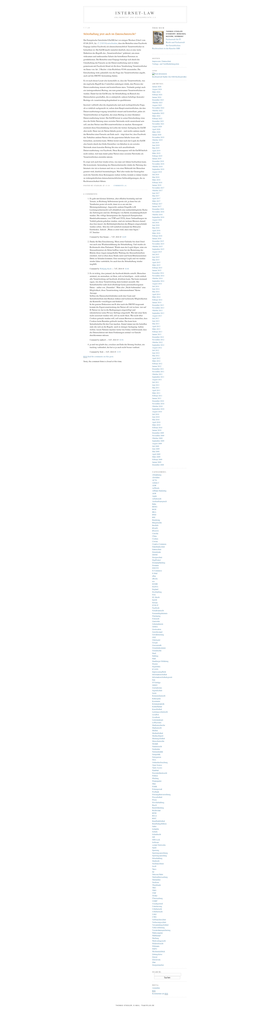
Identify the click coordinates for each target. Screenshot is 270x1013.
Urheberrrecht (157, 911)
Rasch (154, 805)
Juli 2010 (155, 414)
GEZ (154, 637)
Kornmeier (156, 701)
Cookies (155, 538)
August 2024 (157, 89)
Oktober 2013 (157, 310)
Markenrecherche (158, 725)
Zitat (153, 962)
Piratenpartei (156, 781)
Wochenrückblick (158, 951)
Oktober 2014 (157, 278)
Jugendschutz (157, 690)
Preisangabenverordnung (161, 794)
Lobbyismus (156, 722)
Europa (155, 602)
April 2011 (156, 390)
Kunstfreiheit (157, 709)
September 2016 (158, 217)
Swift (154, 866)
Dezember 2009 (158, 433)
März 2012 (156, 361)
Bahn (154, 504)
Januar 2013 (156, 334)
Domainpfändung (158, 562)
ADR (154, 485)
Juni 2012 (156, 353)
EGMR (155, 584)
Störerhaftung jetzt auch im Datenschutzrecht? (109, 34)
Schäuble (155, 829)
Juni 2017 (156, 193)
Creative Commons (159, 544)
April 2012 (156, 358)
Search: (156, 972)
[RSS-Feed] (159, 73)
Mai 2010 (155, 419)
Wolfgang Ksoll (105, 268)
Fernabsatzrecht (158, 610)
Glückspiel (156, 640)
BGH (154, 509)
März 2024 (156, 92)
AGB (154, 493)
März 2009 (156, 456)
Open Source (157, 765)
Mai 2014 (155, 291)
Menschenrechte (158, 741)
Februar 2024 (157, 94)
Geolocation (156, 629)
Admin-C (155, 482)
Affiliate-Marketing (159, 490)
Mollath (155, 743)
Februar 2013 (157, 331)
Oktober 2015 (157, 246)
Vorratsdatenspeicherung (161, 930)
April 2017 (156, 198)
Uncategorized (157, 903)
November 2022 (158, 108)
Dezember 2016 (158, 209)
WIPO (154, 948)
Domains (155, 565)
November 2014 (158, 275)
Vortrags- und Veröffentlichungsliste (165, 64)
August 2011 (157, 379)
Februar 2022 (157, 118)
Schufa (154, 831)
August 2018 (157, 171)
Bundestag (156, 520)
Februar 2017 (157, 203)
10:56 (121, 340)
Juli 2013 (155, 318)
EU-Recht (156, 597)
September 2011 (158, 377)
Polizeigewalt (157, 789)
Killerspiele (156, 698)
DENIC (155, 554)
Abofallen (156, 477)
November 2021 (158, 123)
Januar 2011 (156, 398)
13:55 (119, 352)
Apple (154, 496)
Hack (154, 653)
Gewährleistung (158, 634)
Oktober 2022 (157, 110)
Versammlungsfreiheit (160, 925)
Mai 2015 (155, 259)
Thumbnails (156, 885)
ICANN (155, 669)
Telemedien (156, 879)
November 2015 (158, 243)
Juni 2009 (156, 448)
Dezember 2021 (158, 121)
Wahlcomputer (157, 933)
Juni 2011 (156, 385)
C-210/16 (102, 43)
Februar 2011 (157, 395)
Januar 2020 (156, 134)
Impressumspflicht (159, 671)
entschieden (112, 43)
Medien (155, 730)
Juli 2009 (155, 446)
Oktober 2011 (157, 374)
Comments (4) (120, 185)
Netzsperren (156, 757)
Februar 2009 (157, 459)
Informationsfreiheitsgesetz (162, 677)
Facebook (155, 608)
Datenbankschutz (158, 546)
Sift (153, 837)
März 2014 (156, 297)
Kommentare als (160, 993)
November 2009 (158, 435)
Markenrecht (157, 727)
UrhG (154, 914)
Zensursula (156, 959)
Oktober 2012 (157, 342)
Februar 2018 (157, 182)
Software (155, 842)
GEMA (155, 626)
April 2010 (156, 422)
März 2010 (156, 425)
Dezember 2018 (158, 161)
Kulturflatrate (157, 706)
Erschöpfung (157, 592)
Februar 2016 (157, 235)
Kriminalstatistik (158, 704)
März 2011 (156, 393)
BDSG (154, 506)
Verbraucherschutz (159, 919)
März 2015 (156, 265)
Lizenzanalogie (157, 719)
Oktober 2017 (157, 190)
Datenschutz (156, 549)
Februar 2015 (157, 267)
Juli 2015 (155, 254)
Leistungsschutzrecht (160, 712)
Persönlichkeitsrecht (159, 773)
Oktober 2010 (157, 406)
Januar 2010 (156, 430)
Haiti (154, 658)
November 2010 (158, 403)
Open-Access (157, 767)
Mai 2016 (155, 227)
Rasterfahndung (158, 807)
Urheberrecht (157, 909)
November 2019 (158, 137)
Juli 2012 (155, 350)
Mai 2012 (155, 355)
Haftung (155, 656)
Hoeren (155, 664)
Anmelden (156, 988)
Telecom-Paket (157, 874)
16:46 (127, 268)
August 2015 (157, 251)
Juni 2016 (156, 225)
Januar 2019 (156, 158)
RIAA (154, 815)
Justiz (154, 693)
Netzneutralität (157, 751)
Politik (154, 786)
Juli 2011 (155, 382)
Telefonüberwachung (160, 877)
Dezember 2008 (158, 464)
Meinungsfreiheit (158, 738)
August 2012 (157, 347)
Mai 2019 (155, 148)
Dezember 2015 (158, 241)
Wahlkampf (156, 935)
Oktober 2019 (157, 140)
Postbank (155, 791)
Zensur (154, 957)
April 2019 (156, 150)
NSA (154, 759)
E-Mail (154, 573)
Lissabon (155, 714)
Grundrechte (156, 650)
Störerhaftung (157, 858)
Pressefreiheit (157, 797)
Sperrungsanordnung (160, 853)
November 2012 (158, 339)
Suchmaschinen (158, 863)
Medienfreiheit (157, 733)
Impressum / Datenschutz (161, 61)
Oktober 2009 (157, 438)
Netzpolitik (156, 754)
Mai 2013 (155, 323)
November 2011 (158, 371)
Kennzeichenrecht (158, 695)
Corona (155, 541)
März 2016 (156, 233)
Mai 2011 (155, 387)
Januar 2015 (156, 270)
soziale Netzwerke (159, 845)
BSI (153, 517)
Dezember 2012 (158, 337)
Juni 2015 (156, 257)
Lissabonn (156, 717)
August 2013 (157, 315)
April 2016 (156, 230)
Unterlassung (157, 906)
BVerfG (155, 528)
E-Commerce (157, 570)
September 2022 (158, 113)
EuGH (154, 600)
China (154, 536)
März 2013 (156, 329)
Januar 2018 (156, 185)
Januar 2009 (156, 462)
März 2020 (156, 132)
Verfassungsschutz (159, 922)
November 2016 (158, 211)
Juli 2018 (155, 174)
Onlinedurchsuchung (160, 762)
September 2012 (158, 345)
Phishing (155, 778)
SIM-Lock (156, 839)
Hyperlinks (156, 666)
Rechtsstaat (156, 810)
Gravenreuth (156, 645)
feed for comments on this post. (98, 356)
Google (155, 642)
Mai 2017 (155, 195)
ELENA (155, 586)
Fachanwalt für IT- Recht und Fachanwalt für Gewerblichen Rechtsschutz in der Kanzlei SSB (168, 44)
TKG (154, 887)
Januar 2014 (156, 302)
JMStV (155, 685)
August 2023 (157, 105)
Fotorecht (155, 618)
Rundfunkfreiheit (158, 821)
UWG (154, 917)
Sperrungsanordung (159, 855)
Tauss (154, 869)
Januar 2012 (156, 366)
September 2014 (158, 281)
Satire (154, 826)
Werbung (155, 938)
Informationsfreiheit (159, 674)
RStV (154, 818)
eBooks (155, 578)
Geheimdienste (157, 624)
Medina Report (157, 735)
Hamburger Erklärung (160, 661)
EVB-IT (155, 605)
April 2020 (156, 129)
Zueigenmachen (158, 965)
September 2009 (158, 440)
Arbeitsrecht (156, 498)
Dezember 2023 (158, 100)
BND (154, 514)
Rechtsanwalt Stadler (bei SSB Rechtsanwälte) (169, 76)
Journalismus (157, 687)
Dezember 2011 (158, 369)
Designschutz (157, 557)
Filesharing (156, 616)
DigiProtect (156, 560)
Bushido (155, 525)
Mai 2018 (155, 177)
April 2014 (156, 294)
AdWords (155, 488)
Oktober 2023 (157, 102)
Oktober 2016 (157, 214)
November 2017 (158, 187)
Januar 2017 (156, 206)
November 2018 (158, 163)
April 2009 (156, 454)
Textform (155, 882)
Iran (153, 679)
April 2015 (156, 262)
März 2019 (156, 153)
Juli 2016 (155, 222)
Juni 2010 (156, 417)
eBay (154, 576)
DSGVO (155, 568)
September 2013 (158, 313)
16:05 (124, 237)
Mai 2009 (155, 451)
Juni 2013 (156, 321)
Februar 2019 (157, 156)
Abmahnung (156, 474)
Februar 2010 (157, 427)
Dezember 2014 (158, 273)
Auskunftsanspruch (159, 501)
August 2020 (157, 126)
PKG (154, 783)
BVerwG (155, 530)
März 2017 (156, 201)
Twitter (154, 895)
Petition (155, 775)
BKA (154, 512)
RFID (154, 813)
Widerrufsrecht (157, 943)
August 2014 (157, 283)
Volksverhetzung (158, 927)
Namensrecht (157, 746)
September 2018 (158, 169)
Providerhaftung (158, 802)
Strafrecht (155, 861)
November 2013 (158, 307)
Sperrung (155, 850)
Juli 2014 (155, 286)
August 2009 (157, 443)
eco (153, 581)
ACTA (154, 480)
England (155, 589)
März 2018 (156, 179)
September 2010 (158, 409)
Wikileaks (156, 946)
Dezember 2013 (158, 305)
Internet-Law (135, 12)
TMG (154, 890)
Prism (154, 799)
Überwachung (157, 898)
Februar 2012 (157, 363)
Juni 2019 (156, 145)
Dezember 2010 (158, 401)
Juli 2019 (155, 142)
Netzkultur (156, 749)
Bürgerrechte (157, 522)
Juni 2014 (156, 289)
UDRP (154, 901)
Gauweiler (156, 621)
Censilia (155, 533)
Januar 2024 (156, 97)
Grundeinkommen (159, 648)
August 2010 (157, 411)
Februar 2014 (157, 299)
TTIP (154, 893)
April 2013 (156, 326)
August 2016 (157, 219)
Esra (153, 594)
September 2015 (158, 249)
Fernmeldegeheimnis (160, 613)
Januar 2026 (156, 86)
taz (153, 871)
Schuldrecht (156, 834)
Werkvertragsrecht (159, 940)
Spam (154, 847)
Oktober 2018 (157, 166)
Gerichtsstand (157, 632)
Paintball (155, 770)
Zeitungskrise (157, 954)
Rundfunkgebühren (159, 823)
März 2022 (156, 115)
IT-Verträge (156, 682)
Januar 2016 (156, 238)
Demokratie (156, 552)
